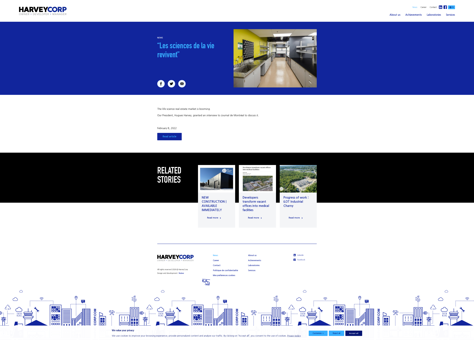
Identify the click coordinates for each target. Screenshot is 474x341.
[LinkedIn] (440, 7)
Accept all (353, 333)
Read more (212, 218)
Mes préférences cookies (224, 275)
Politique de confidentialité (225, 270)
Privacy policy (294, 336)
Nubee (181, 273)
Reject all (336, 333)
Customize (318, 333)
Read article (169, 136)
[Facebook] (445, 7)
